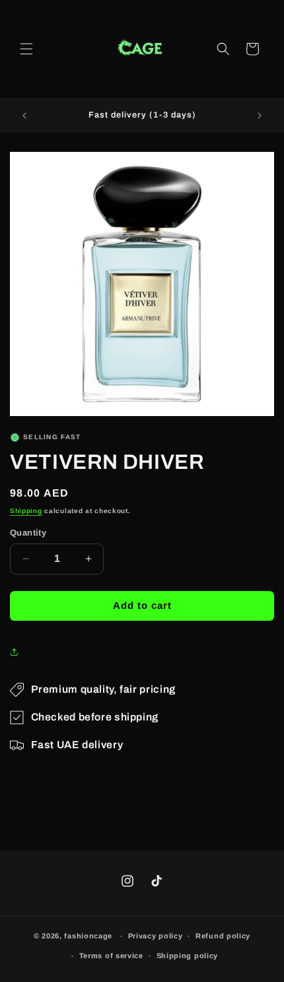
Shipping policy (188, 956)
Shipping (26, 510)
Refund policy (222, 936)
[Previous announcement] (24, 115)
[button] (26, 48)
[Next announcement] (259, 115)
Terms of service (111, 956)
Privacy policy (155, 936)
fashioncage (88, 936)
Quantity (28, 533)
